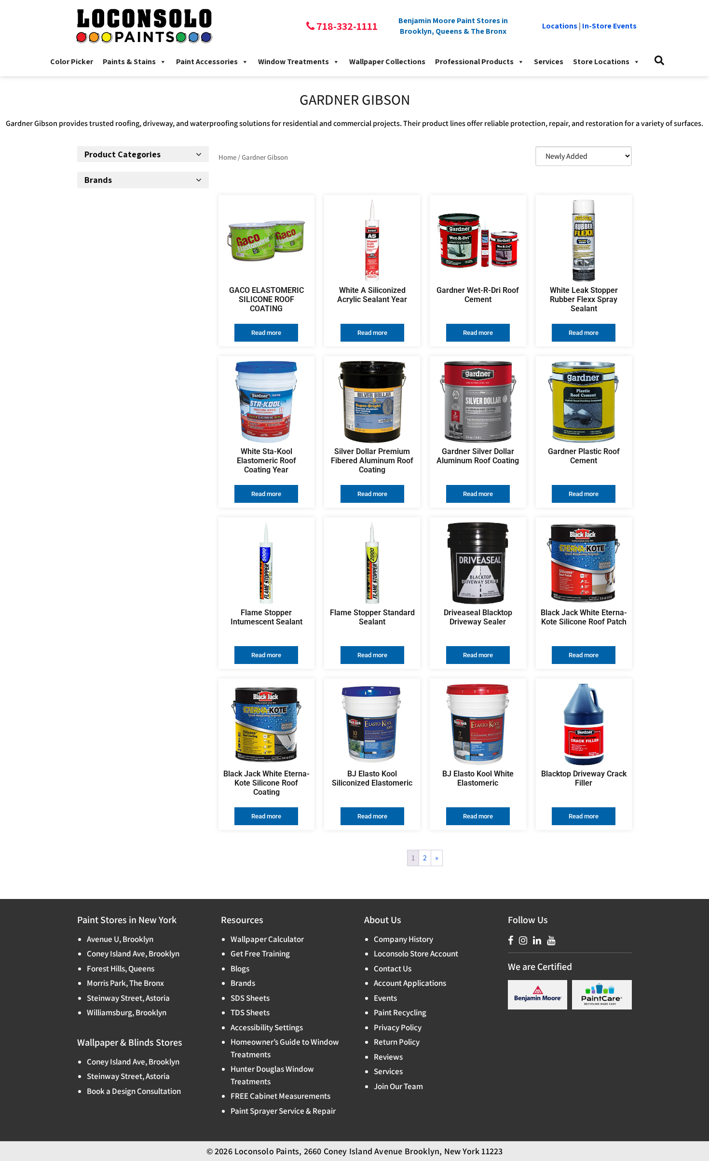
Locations (559, 26)
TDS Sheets (250, 1012)
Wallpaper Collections (387, 61)
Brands (243, 983)
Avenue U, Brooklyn (120, 939)
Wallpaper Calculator (267, 939)
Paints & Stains (129, 61)
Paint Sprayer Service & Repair (283, 1111)
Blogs (240, 968)
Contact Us (392, 968)
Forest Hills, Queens (120, 968)
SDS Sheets (250, 998)
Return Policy (397, 1042)
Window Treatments (293, 61)
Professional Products (474, 61)
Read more (266, 332)
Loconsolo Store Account (416, 953)
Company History (403, 939)
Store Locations (601, 61)
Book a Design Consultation (134, 1091)
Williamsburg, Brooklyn (126, 1012)
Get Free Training (260, 953)
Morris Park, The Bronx (125, 983)
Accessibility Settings (267, 1027)
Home (227, 157)
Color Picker (71, 61)
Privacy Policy (398, 1027)
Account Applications (410, 983)
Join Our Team (398, 1086)
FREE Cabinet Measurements (280, 1096)
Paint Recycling (400, 1012)
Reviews (388, 1056)
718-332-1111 (346, 26)
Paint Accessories (207, 61)
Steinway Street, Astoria (128, 998)
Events (385, 998)
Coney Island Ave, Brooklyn (133, 953)
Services (548, 61)
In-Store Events (609, 26)
